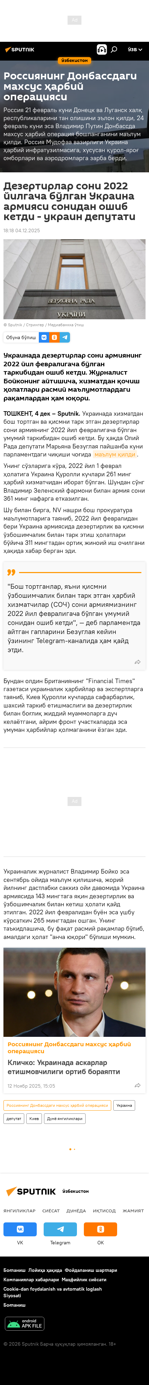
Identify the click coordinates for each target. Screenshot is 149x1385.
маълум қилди (115, 454)
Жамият (133, 1210)
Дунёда (76, 1210)
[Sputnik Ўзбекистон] (20, 52)
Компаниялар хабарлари (31, 1279)
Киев (34, 1118)
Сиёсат (51, 1210)
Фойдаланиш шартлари (91, 1270)
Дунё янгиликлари (64, 1118)
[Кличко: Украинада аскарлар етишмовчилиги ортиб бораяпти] (74, 992)
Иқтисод (104, 1210)
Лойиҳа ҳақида (45, 1270)
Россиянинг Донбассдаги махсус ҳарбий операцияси (69, 1048)
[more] (137, 662)
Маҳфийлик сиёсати (84, 1279)
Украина (124, 1105)
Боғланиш (14, 1270)
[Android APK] (24, 1324)
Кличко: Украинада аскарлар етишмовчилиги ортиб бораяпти (64, 1067)
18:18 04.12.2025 (21, 230)
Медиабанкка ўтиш (66, 324)
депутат (14, 1118)
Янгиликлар (19, 1210)
